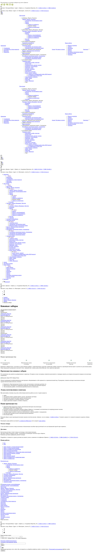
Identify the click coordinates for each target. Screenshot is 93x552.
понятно (3, 550)
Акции (53, 49)
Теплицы (27, 40)
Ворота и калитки (72, 45)
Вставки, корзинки (30, 69)
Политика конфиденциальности (8, 540)
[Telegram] (4, 291)
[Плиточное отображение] (1, 311)
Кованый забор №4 (5, 336)
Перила (70, 50)
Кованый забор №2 (5, 321)
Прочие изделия (72, 53)
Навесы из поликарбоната (34, 36)
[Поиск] (2, 14)
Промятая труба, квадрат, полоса (33, 65)
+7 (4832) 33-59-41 (42, 8)
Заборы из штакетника (33, 27)
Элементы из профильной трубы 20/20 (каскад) (40, 74)
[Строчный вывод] (2, 311)
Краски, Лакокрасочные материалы (31, 50)
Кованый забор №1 (5, 315)
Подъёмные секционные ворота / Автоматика (33, 56)
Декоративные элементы (31, 76)
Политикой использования (55, 549)
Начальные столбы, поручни (32, 62)
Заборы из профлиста (33, 24)
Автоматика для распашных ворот (33, 20)
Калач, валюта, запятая (30, 73)
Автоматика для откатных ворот (33, 46)
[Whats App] (4, 294)
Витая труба (28, 63)
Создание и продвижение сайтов (9, 542)
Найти (2, 545)
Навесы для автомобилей (34, 35)
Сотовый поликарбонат (28, 42)
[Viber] (4, 293)
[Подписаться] (21, 537)
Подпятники (28, 70)
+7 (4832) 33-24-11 (34, 10)
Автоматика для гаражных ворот (33, 57)
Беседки (27, 39)
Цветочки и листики (30, 71)
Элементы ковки (26, 61)
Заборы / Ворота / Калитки (29, 19)
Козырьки (27, 32)
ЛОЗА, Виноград (29, 80)
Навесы (27, 33)
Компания (3, 45)
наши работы (42, 420)
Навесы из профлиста (33, 37)
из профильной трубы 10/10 (35, 75)
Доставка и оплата (60, 49)
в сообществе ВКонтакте (25, 420)
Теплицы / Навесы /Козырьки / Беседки (32, 31)
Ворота (27, 22)
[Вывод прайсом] (3, 311)
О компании (7, 48)
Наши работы (68, 43)
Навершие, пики (29, 67)
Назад (9, 175)
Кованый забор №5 (5, 342)
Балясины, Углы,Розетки (31, 66)
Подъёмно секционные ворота (75, 52)
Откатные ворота (26, 45)
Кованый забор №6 (5, 349)
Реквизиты (6, 52)
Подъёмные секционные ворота (33, 58)
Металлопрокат (26, 53)
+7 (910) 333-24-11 (44, 10)
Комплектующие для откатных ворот (34, 48)
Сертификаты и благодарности (11, 49)
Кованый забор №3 (5, 328)
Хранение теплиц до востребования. (10, 485)
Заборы (27, 23)
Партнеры (6, 50)
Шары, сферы (28, 78)
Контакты (85, 49)
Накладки (27, 79)
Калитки (27, 28)
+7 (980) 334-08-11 (51, 8)
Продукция (22, 15)
